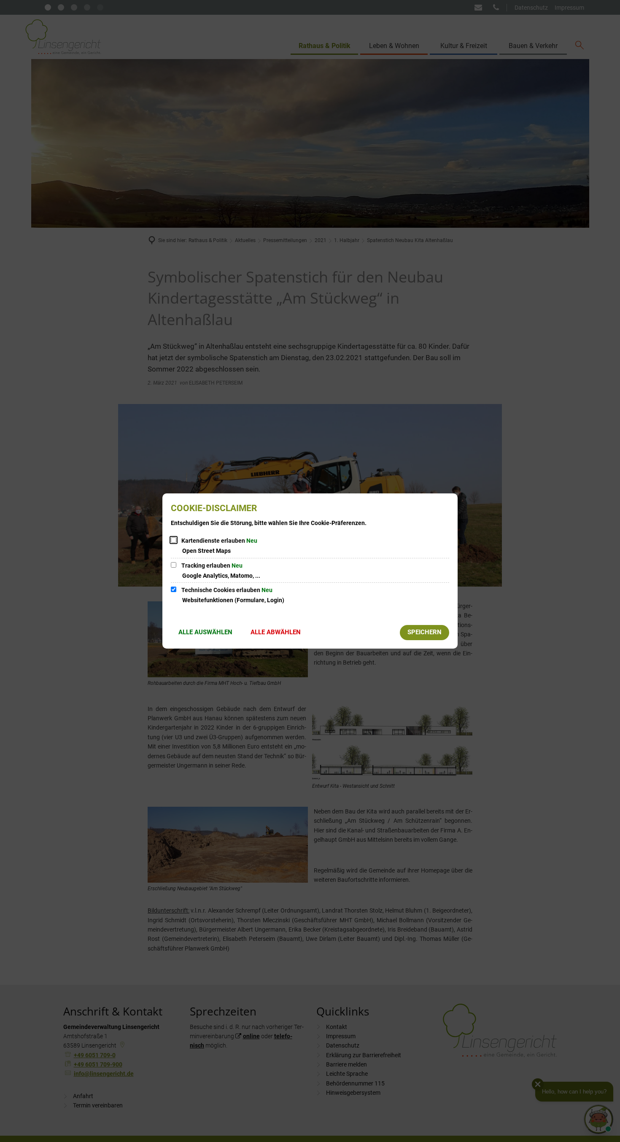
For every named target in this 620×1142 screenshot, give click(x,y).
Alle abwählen (276, 632)
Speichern (424, 632)
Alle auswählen (205, 632)
